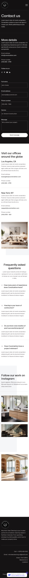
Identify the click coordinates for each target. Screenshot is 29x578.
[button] (26, 5)
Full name (4, 81)
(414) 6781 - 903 (6, 214)
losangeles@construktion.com (11, 176)
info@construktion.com (8, 55)
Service (3, 110)
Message (4, 119)
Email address (5, 91)
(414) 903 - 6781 (6, 62)
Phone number (6, 100)
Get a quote (13, 508)
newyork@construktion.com (10, 208)
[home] (4, 5)
